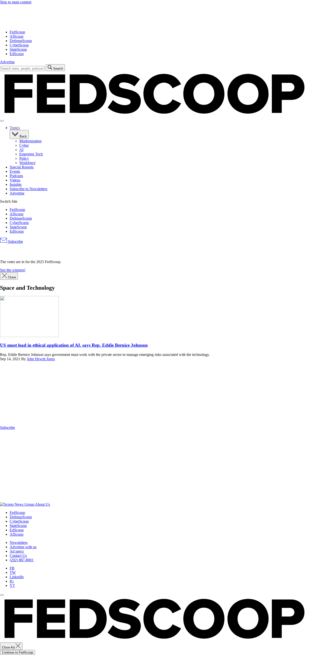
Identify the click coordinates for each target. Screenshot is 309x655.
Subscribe (15, 241)
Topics (15, 128)
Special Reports (22, 167)
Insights (15, 184)
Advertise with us (23, 547)
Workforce (27, 163)
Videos (15, 180)
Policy (24, 158)
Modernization (30, 141)
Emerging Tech (31, 154)
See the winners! (12, 270)
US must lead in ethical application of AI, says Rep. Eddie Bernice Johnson (74, 345)
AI (21, 150)
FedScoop (17, 32)
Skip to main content (15, 2)
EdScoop (17, 54)
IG (12, 581)
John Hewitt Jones (41, 359)
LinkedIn (17, 577)
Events (15, 171)
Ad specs (17, 551)
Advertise (7, 62)
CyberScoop (19, 45)
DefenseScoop (21, 41)
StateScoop (18, 49)
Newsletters (19, 542)
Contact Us (18, 556)
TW (13, 572)
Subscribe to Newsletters (28, 189)
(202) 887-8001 (22, 560)
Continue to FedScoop (17, 652)
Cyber (24, 145)
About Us (42, 504)
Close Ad (8, 647)
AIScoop (16, 36)
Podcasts (16, 176)
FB (12, 568)
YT (12, 585)
